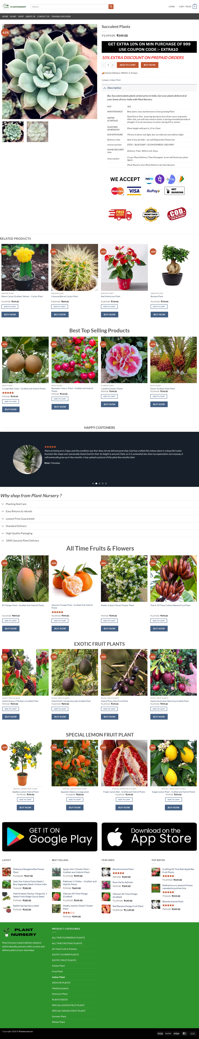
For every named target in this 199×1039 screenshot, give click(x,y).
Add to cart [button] (10, 306)
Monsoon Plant (60, 993)
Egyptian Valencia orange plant (75, 792)
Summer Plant (59, 1016)
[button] (172, 6)
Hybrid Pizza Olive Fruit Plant (114, 701)
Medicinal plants (60, 988)
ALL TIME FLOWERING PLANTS (68, 937)
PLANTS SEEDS (60, 999)
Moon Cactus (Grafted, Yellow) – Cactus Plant (22, 296)
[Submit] (111, 6)
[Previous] (7, 71)
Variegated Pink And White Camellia (18, 388)
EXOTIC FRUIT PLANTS (64, 960)
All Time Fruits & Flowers (64, 948)
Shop (21, 16)
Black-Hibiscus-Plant (159, 388)
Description (114, 87)
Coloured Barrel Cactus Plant (64, 296)
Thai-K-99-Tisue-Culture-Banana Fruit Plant (170, 605)
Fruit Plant (57, 971)
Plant (13, 16)
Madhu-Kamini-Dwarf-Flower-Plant (117, 605)
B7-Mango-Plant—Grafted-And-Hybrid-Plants (23, 605)
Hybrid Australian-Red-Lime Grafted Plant (169, 701)
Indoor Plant (115, 80)
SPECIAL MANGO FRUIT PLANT (68, 1010)
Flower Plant (58, 965)
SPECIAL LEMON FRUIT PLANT (68, 1005)
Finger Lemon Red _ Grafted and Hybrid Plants (124, 792)
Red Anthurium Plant (110, 296)
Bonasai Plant (157, 296)
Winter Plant (58, 1021)
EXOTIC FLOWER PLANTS (65, 954)
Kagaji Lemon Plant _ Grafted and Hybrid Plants (173, 792)
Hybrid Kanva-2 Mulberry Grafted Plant (20, 701)
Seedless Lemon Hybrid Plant (25, 792)
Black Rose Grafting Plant (63, 388)
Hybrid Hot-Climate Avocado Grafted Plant (71, 701)
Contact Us (43, 16)
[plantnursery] (14, 6)
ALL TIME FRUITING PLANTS (67, 943)
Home (5, 16)
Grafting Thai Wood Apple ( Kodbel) (117, 388)
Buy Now (149, 65)
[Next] (91, 71)
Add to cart (128, 65)
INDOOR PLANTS (61, 982)
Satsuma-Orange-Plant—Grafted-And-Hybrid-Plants (72, 606)
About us (30, 16)
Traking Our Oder (61, 16)
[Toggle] (104, 88)
